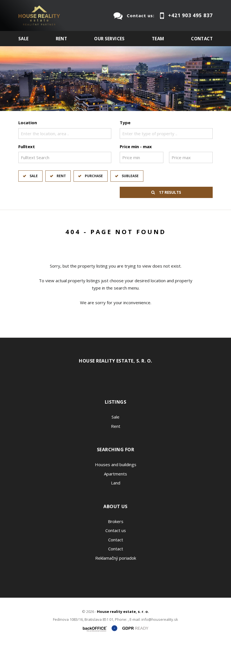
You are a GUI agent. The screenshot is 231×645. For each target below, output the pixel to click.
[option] (115, 78)
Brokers (115, 521)
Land (115, 483)
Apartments (115, 474)
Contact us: (140, 15)
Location (27, 122)
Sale (23, 38)
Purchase (94, 176)
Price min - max (136, 146)
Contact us (115, 530)
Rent (61, 38)
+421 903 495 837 (190, 15)
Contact (202, 38)
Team (158, 38)
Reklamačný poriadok (115, 558)
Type (125, 122)
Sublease (130, 176)
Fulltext (26, 146)
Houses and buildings (115, 464)
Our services (109, 38)
